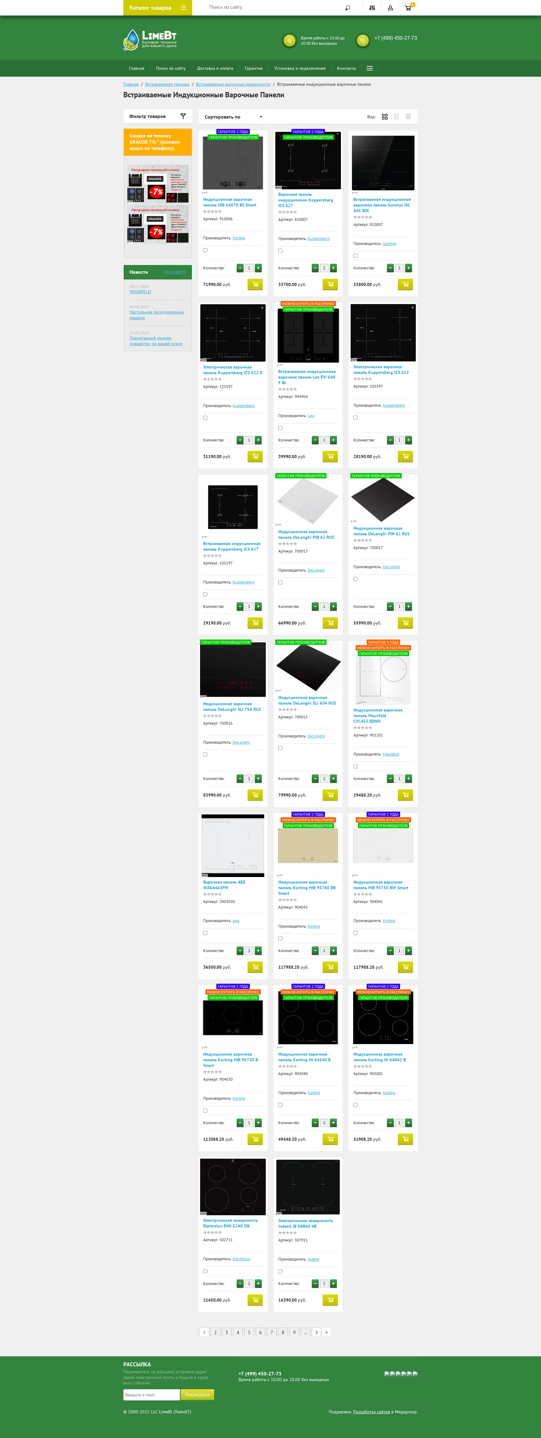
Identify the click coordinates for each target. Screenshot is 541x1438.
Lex (311, 415)
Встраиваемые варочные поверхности (233, 84)
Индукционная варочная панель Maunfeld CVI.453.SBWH (377, 715)
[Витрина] (385, 117)
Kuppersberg (319, 238)
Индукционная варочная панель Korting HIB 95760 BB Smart (307, 887)
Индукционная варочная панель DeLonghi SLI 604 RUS (307, 700)
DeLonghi (316, 570)
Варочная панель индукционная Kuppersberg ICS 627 (305, 199)
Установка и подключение (300, 68)
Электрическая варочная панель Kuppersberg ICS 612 (381, 369)
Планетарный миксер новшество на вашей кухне (156, 340)
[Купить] (255, 284)
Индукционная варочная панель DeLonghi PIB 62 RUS (306, 534)
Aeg (236, 920)
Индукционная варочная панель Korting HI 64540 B (304, 1057)
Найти (345, 7)
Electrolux (241, 1259)
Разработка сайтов (371, 1412)
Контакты (346, 68)
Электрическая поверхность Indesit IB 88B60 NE (305, 1223)
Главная (136, 68)
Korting (239, 238)
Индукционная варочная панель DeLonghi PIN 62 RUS (381, 531)
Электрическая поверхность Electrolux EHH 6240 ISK (230, 1223)
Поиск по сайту (171, 68)
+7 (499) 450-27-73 (395, 38)
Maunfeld (391, 754)
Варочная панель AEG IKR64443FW (224, 884)
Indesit (313, 1259)
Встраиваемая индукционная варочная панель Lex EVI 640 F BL (307, 377)
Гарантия (254, 68)
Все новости (175, 271)
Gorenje (389, 243)
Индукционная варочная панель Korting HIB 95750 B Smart (230, 1059)
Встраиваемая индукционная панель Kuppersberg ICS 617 (231, 546)
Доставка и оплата (215, 68)
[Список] (396, 117)
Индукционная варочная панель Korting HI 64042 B (379, 1057)
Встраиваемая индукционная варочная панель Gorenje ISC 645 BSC (382, 204)
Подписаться (197, 1394)
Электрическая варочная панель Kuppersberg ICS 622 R (232, 369)
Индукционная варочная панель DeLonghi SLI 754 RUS (232, 706)
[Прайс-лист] (408, 117)
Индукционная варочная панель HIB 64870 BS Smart (229, 202)
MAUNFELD (140, 291)
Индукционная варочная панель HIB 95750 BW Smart (380, 884)
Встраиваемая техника (167, 84)
